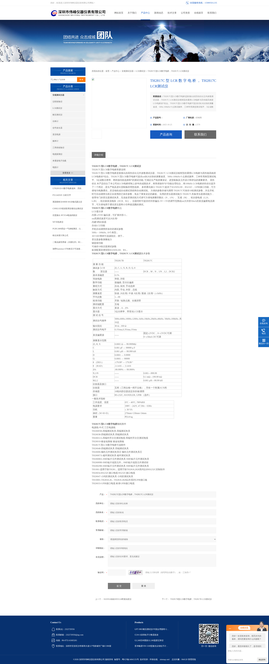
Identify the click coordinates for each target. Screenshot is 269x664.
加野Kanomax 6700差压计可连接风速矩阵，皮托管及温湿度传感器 (69, 249)
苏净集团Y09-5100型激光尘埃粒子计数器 (152, 646)
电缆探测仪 (57, 154)
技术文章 (172, 13)
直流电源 (56, 134)
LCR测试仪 (57, 108)
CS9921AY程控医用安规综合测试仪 (68, 209)
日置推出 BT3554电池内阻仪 (65, 215)
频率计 (55, 141)
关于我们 (132, 13)
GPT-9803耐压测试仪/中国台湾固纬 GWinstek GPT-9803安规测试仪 (152, 629)
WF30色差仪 (58, 222)
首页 (107, 71)
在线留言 (198, 13)
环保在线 (154, 659)
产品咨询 (166, 134)
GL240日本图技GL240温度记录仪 (149, 640)
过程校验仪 (57, 102)
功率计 (55, 121)
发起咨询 (262, 660)
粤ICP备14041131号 (130, 659)
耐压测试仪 (57, 115)
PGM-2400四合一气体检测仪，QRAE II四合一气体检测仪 (69, 229)
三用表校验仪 (58, 148)
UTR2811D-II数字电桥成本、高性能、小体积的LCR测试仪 (69, 188)
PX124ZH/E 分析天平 (62, 195)
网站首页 (118, 13)
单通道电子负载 (59, 161)
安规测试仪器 (58, 95)
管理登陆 (192, 659)
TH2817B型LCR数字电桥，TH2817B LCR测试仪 (191, 599)
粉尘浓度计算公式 (60, 235)
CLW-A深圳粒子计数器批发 (146, 635)
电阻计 (55, 167)
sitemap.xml (165, 659)
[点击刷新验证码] (135, 572)
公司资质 (185, 13)
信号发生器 (57, 128)
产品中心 (145, 13)
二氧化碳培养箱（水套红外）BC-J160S (69, 242)
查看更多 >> (67, 173)
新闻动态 (158, 13)
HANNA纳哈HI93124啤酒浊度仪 (117, 599)
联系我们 (211, 13)
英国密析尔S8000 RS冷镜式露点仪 (67, 202)
